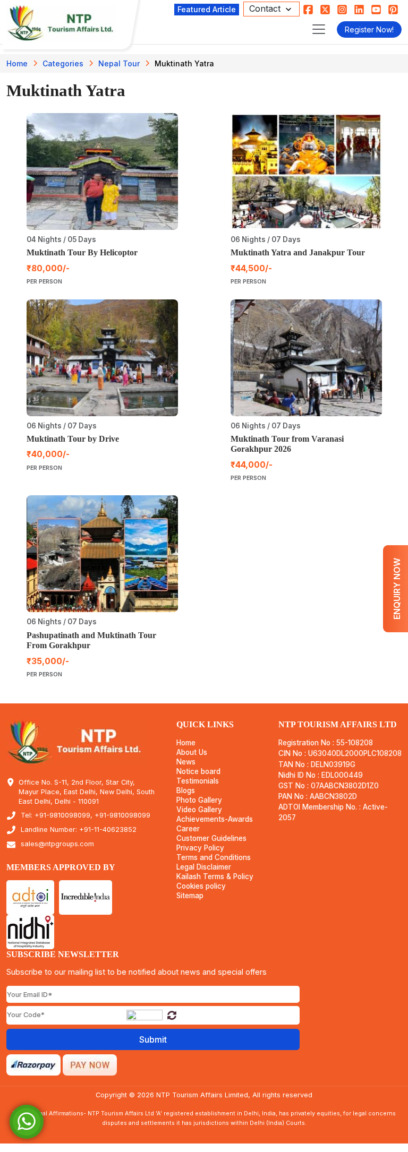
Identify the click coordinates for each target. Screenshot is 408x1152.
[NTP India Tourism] (61, 23)
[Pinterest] (393, 9)
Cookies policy (201, 886)
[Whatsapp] (26, 1121)
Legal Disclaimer (203, 867)
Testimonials (197, 781)
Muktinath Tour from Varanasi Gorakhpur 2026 (287, 443)
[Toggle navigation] (318, 29)
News (186, 762)
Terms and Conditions (213, 858)
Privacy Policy (200, 848)
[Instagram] (342, 9)
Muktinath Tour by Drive (73, 438)
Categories (62, 63)
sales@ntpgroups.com (57, 844)
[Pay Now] (90, 1064)
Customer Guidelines (211, 838)
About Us (191, 752)
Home (17, 63)
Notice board (198, 772)
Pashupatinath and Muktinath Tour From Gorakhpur (91, 640)
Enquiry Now (397, 589)
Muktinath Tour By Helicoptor (82, 252)
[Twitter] (325, 9)
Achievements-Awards (214, 819)
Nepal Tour (119, 63)
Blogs (185, 791)
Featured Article (206, 9)
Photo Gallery (199, 800)
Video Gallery (199, 810)
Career (188, 829)
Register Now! (369, 29)
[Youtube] (376, 9)
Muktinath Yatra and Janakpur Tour (298, 252)
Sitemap (189, 896)
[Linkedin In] (359, 9)
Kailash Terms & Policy (214, 877)
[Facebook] (308, 9)
